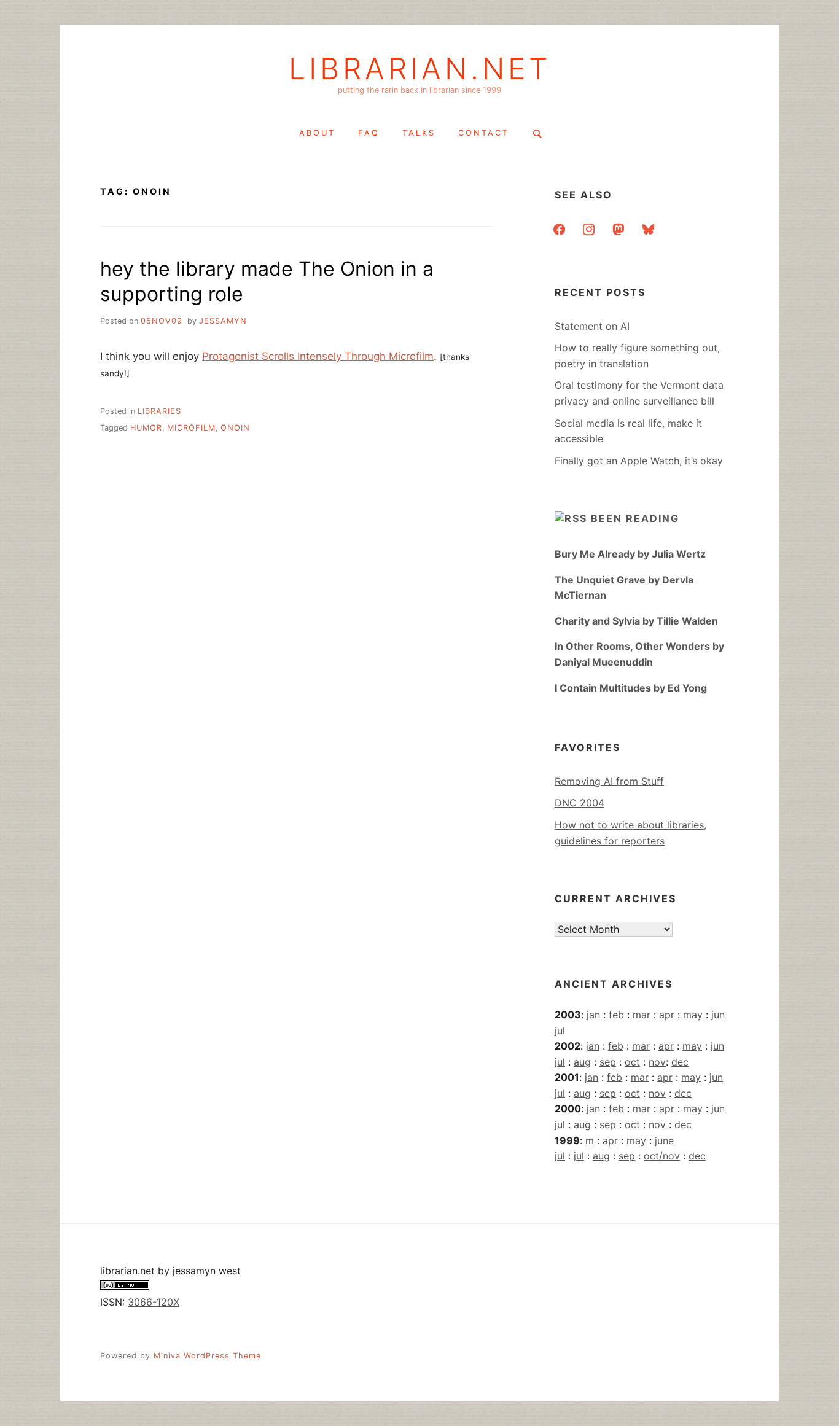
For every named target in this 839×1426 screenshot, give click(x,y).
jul (560, 1030)
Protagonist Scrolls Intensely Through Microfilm (318, 356)
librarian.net (420, 69)
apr (666, 1014)
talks (418, 133)
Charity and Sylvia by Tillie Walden (636, 621)
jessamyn (223, 320)
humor (146, 427)
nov (657, 1062)
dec (680, 1062)
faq (369, 133)
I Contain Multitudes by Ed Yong (631, 688)
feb (616, 1014)
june (664, 1140)
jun (718, 1014)
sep (607, 1062)
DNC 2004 (579, 803)
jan (593, 1014)
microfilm (191, 427)
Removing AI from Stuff (609, 781)
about (317, 133)
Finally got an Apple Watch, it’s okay (639, 460)
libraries (159, 411)
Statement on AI (592, 326)
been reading (635, 518)
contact (483, 133)
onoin (235, 427)
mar (641, 1014)
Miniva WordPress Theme (207, 1355)
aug (582, 1062)
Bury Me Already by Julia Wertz (630, 554)
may (693, 1014)
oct (632, 1062)
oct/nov (662, 1156)
